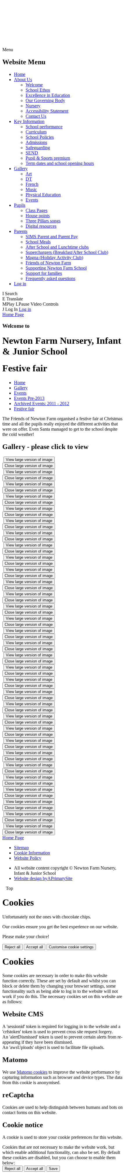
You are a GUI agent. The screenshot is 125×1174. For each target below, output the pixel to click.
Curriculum (36, 131)
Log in (20, 283)
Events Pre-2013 (29, 398)
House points (38, 215)
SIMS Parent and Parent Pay (52, 236)
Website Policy (27, 858)
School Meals (38, 241)
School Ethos (38, 90)
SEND (32, 152)
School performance (44, 126)
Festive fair (24, 408)
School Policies (40, 137)
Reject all (12, 947)
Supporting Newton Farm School (56, 268)
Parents (20, 231)
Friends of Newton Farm (48, 262)
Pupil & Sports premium (48, 158)
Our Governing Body (45, 100)
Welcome (34, 84)
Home (19, 74)
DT (29, 179)
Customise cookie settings (71, 947)
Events (32, 199)
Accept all (34, 947)
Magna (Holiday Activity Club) (54, 257)
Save (53, 1168)
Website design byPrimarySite (43, 878)
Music (31, 189)
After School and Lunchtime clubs (57, 247)
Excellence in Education (48, 95)
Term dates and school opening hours (60, 163)
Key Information (29, 121)
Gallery (21, 168)
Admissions (36, 142)
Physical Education (43, 194)
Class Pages (36, 210)
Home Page (13, 314)
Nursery (33, 105)
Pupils (19, 205)
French (32, 184)
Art (29, 173)
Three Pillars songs (43, 220)
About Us (23, 79)
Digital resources (41, 226)
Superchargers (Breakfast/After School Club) (67, 252)
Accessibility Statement (47, 110)
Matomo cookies (32, 1072)
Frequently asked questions (50, 278)
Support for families (44, 273)
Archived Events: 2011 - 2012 (41, 403)
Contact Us (36, 116)
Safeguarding (38, 147)
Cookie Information (32, 852)
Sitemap (21, 847)
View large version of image (29, 459)
